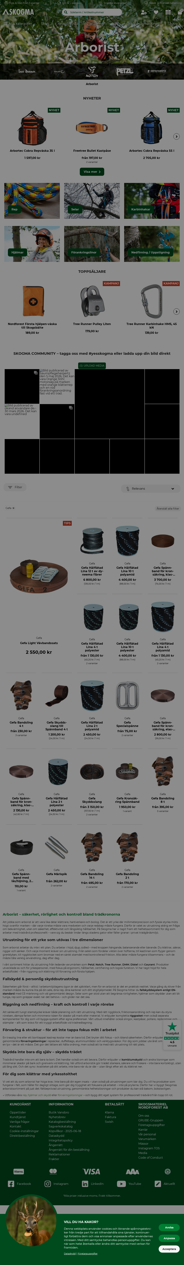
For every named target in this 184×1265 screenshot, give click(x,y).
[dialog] (92, 632)
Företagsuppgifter (88, 1253)
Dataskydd (70, 1253)
